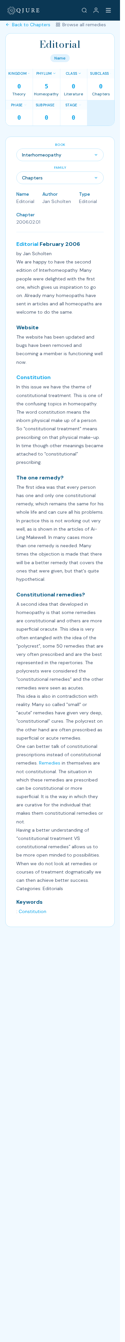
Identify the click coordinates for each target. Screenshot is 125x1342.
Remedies (49, 763)
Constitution (33, 377)
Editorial (27, 244)
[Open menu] (108, 10)
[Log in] (96, 10)
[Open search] (84, 10)
